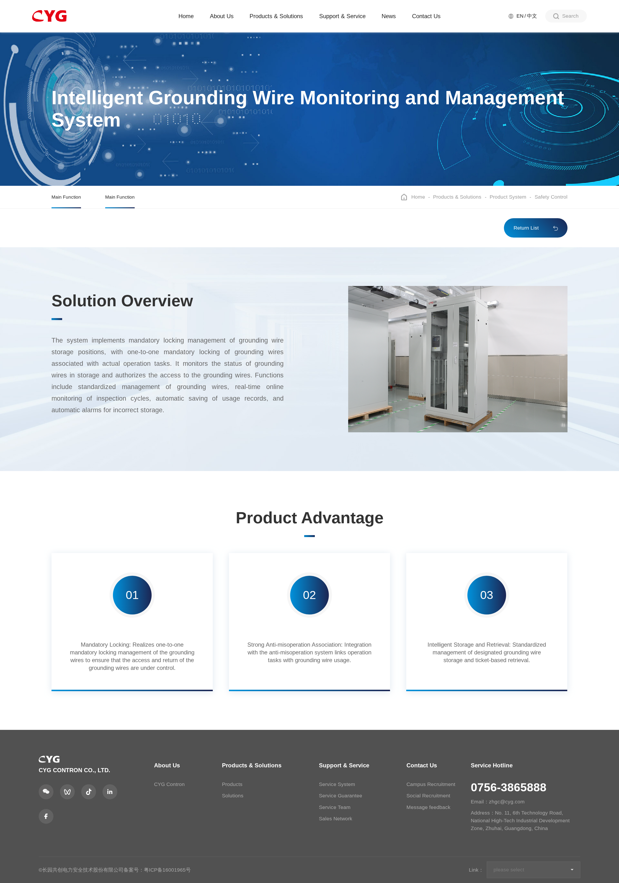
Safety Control (551, 197)
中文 (532, 16)
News (389, 16)
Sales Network (335, 819)
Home (186, 16)
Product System (508, 197)
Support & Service (342, 16)
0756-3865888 (508, 787)
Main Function (66, 197)
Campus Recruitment (430, 784)
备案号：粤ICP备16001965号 (157, 870)
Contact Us (426, 16)
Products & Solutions (276, 16)
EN (519, 16)
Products (232, 784)
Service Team (335, 807)
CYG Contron (169, 784)
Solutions (232, 796)
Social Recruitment (428, 796)
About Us (222, 16)
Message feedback (428, 807)
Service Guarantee (340, 796)
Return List (526, 228)
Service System (337, 784)
